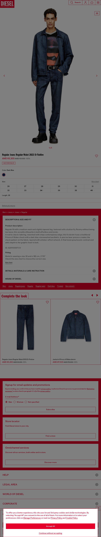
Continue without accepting (50, 533)
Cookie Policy (71, 518)
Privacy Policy (56, 518)
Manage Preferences (32, 518)
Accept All (50, 526)
